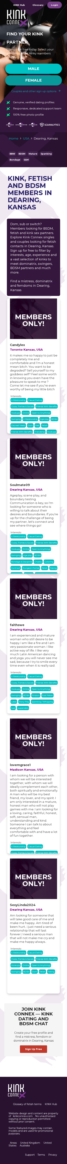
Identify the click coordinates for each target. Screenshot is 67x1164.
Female (33, 80)
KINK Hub (19, 5)
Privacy (52, 1154)
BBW (12, 153)
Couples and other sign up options (34, 91)
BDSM (22, 153)
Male (33, 68)
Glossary (37, 5)
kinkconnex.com (23, 1116)
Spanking (46, 153)
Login (54, 5)
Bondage (15, 159)
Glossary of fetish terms (27, 1104)
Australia (25, 1145)
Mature (33, 153)
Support (30, 1154)
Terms (41, 1154)
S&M (26, 159)
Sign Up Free (33, 1049)
